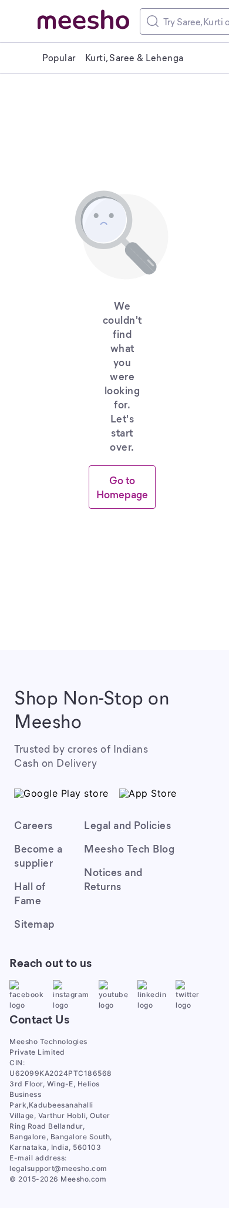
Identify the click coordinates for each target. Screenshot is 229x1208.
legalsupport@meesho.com (58, 1168)
